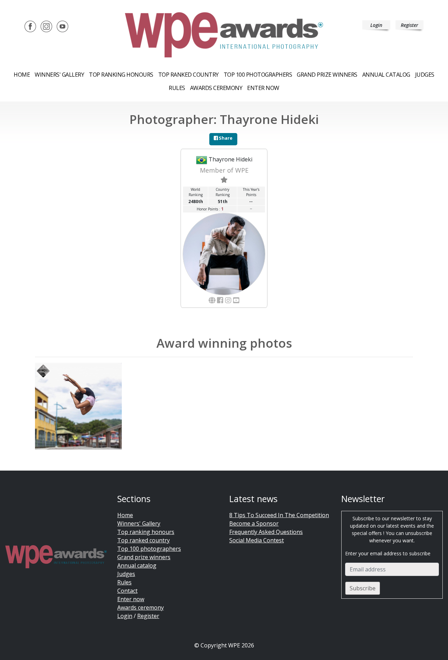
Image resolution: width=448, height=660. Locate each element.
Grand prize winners (327, 74)
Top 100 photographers (149, 549)
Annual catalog (386, 74)
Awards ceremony (216, 88)
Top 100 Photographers (258, 74)
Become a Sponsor (254, 523)
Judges (424, 74)
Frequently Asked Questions (266, 532)
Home (22, 74)
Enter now (263, 88)
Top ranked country (188, 74)
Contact (127, 591)
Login (376, 25)
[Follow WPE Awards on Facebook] (30, 26)
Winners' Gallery (59, 74)
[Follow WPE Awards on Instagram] (46, 26)
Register (409, 25)
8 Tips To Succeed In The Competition (279, 515)
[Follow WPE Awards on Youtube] (62, 26)
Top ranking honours (121, 74)
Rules (177, 88)
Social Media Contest (256, 540)
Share (225, 138)
